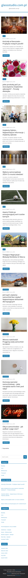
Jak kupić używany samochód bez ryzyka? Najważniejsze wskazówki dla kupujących (13, 298)
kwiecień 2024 (4, 550)
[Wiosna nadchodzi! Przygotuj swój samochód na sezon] (14, 325)
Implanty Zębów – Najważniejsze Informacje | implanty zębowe (14, 132)
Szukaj (25, 457)
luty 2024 (3, 555)
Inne (4, 36)
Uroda (4, 79)
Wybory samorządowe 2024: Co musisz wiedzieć (13, 173)
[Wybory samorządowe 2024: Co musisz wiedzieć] (14, 157)
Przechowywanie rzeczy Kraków (8, 526)
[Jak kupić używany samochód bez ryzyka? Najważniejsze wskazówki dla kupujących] (14, 280)
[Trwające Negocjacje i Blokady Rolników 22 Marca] (14, 240)
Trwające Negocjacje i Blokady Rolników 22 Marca (14, 255)
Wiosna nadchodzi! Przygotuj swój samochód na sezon (13, 341)
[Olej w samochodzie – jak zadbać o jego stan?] (14, 412)
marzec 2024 (4, 553)
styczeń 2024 (4, 557)
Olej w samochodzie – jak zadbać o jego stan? (13, 427)
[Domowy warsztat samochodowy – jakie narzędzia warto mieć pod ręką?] (14, 367)
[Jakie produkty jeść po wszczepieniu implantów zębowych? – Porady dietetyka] (14, 68)
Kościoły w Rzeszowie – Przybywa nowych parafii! (13, 42)
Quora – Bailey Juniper (6, 532)
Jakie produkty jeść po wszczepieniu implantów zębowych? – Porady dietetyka (13, 87)
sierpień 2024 (4, 548)
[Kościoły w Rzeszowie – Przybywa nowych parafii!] (14, 25)
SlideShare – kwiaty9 (6, 529)
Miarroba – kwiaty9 (5, 537)
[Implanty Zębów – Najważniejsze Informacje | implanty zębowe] (14, 114)
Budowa (3, 466)
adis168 (5, 38)
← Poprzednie (5, 448)
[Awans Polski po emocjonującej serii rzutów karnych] (14, 197)
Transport (3, 473)
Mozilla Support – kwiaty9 (7, 534)
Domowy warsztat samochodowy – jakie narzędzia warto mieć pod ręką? (13, 385)
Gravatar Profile (5, 539)
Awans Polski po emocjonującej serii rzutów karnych (14, 214)
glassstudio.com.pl (14, 5)
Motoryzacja (5, 289)
